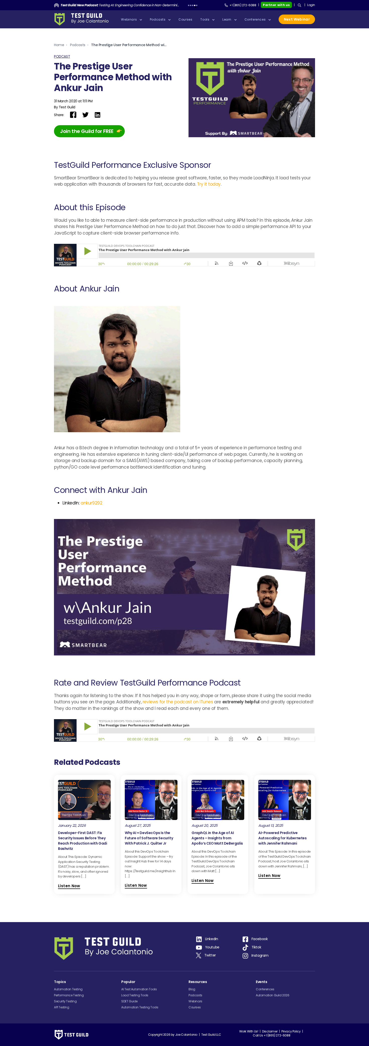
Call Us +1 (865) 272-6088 (271, 1035)
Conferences (265, 989)
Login (311, 5)
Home (59, 44)
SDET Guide (129, 1001)
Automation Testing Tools (139, 1007)
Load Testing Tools (134, 995)
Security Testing (65, 1001)
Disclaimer (269, 1031)
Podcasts (77, 44)
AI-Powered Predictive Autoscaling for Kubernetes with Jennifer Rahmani (282, 838)
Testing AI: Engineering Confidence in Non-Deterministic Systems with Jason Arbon (119, 5)
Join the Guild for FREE (86, 131)
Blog (192, 989)
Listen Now (69, 885)
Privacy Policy (290, 1031)
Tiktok (256, 947)
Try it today (209, 184)
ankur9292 (91, 503)
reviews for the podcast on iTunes (178, 702)
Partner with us (276, 5)
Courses (195, 1007)
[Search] (299, 5)
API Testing (61, 1007)
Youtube (212, 947)
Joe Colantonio (186, 1034)
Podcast (62, 56)
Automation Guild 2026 (272, 995)
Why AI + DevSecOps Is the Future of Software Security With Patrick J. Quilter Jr (149, 838)
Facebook (260, 938)
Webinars (195, 1001)
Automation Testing (68, 989)
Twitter (210, 955)
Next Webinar (297, 19)
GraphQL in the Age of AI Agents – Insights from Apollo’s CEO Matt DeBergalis (217, 838)
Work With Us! (248, 1031)
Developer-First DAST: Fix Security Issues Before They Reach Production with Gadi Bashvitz (82, 840)
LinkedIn (211, 938)
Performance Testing (69, 995)
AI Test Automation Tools (139, 989)
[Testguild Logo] (83, 19)
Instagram (260, 955)
